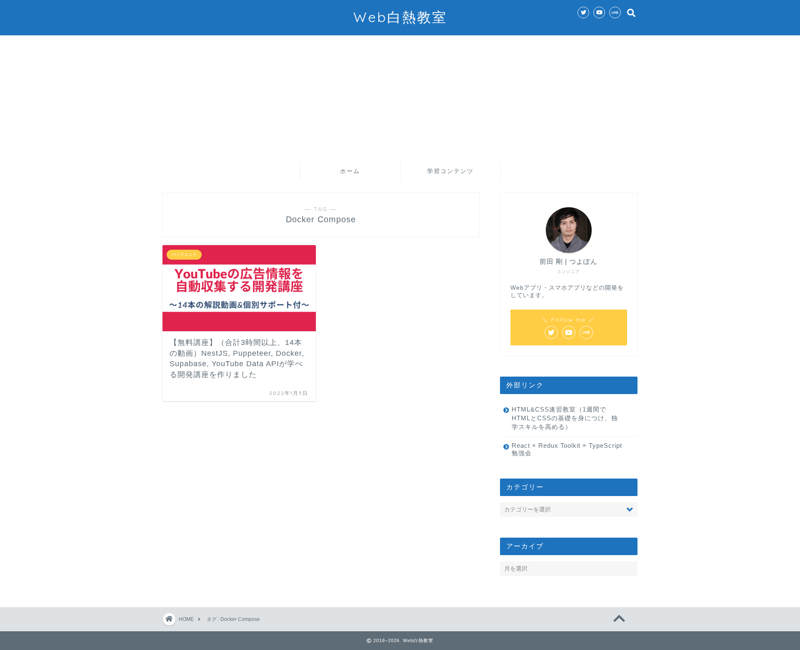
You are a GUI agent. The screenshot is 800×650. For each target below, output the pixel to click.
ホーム (350, 171)
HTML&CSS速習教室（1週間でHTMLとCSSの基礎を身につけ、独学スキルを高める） (565, 418)
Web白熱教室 (400, 16)
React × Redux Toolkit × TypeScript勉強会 (567, 449)
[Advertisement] (400, 98)
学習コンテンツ (450, 171)
